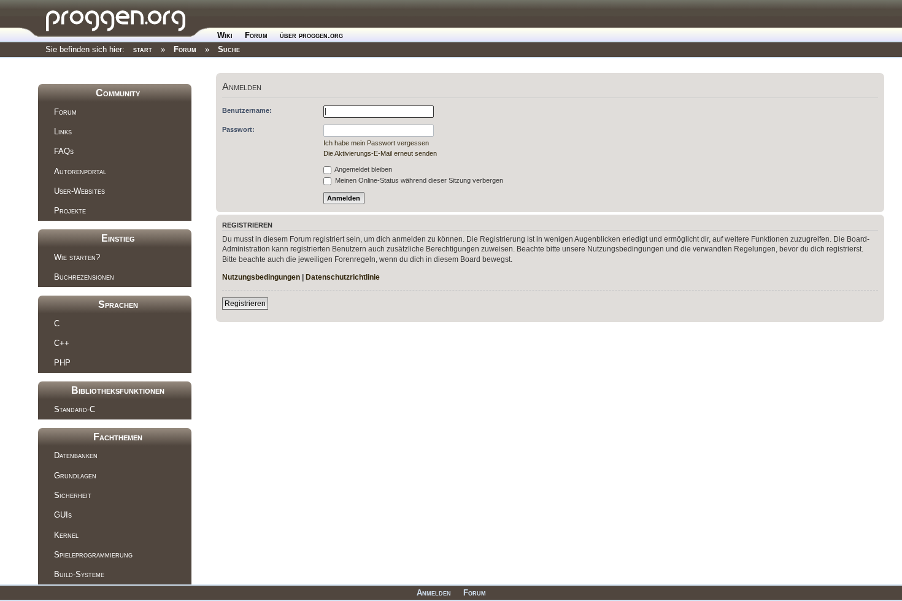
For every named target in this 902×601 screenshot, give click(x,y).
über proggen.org (311, 35)
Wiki (225, 35)
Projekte (70, 210)
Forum (256, 35)
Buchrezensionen (84, 276)
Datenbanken (76, 455)
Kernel (66, 535)
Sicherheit (72, 495)
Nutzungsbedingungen (261, 277)
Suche (229, 49)
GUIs (63, 514)
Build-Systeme (79, 574)
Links (63, 131)
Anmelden (434, 592)
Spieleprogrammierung (93, 554)
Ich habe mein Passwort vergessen (376, 143)
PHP (62, 362)
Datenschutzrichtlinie (343, 277)
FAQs (64, 151)
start (142, 49)
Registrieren (245, 303)
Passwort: (238, 129)
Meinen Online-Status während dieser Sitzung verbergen (418, 180)
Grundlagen (75, 475)
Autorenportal (80, 171)
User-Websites (79, 191)
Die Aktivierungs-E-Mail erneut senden (380, 153)
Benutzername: (247, 110)
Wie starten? (77, 257)
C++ (61, 343)
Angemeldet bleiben (362, 169)
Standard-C (74, 409)
